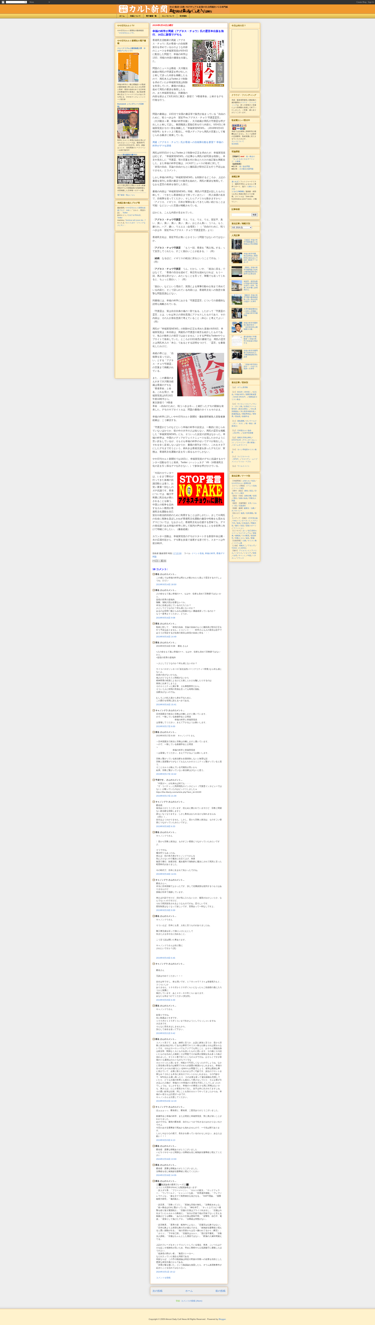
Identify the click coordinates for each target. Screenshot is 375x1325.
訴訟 (251, 491)
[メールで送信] (153, 560)
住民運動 (249, 513)
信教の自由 (243, 498)
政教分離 (247, 496)
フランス (240, 558)
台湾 (235, 556)
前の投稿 (220, 1291)
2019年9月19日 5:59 (165, 910)
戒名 (247, 538)
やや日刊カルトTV (126, 33)
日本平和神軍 (248, 433)
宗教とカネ (239, 538)
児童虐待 (242, 506)
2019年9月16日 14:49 (166, 636)
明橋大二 (242, 546)
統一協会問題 (244, 166)
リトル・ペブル (245, 462)
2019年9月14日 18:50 (166, 584)
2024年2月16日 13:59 (166, 1159)
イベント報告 (238, 488)
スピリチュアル (245, 533)
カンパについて (168, 16)
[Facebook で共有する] (162, 560)
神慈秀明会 (246, 414)
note (128, 210)
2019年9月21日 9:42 (165, 1033)
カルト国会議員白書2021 (127, 155)
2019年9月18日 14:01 (166, 874)
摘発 (246, 491)
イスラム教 (237, 543)
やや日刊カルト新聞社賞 (241, 483)
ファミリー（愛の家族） (246, 442)
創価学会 (245, 416)
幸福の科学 (210, 553)
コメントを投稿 (163, 1277)
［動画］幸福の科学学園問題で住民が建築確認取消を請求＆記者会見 (251, 270)
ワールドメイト (243, 466)
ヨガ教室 (245, 536)
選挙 (235, 498)
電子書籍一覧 (151, 16)
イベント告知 (197, 553)
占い (244, 531)
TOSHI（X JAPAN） (240, 548)
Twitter (125, 213)
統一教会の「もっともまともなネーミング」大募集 (243, 158)
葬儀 (252, 538)
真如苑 (237, 416)
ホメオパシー (237, 511)
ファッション (238, 528)
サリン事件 (239, 493)
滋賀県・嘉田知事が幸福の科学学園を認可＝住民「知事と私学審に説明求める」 (251, 285)
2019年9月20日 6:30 (165, 1000)
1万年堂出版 (253, 518)
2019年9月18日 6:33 (165, 826)
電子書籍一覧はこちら (126, 195)
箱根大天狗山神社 (244, 437)
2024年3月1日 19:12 (165, 1272)
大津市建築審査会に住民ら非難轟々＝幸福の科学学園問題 (251, 312)
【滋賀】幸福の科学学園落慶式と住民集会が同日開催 (251, 242)
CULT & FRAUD (134, 215)
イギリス (238, 553)
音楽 (242, 526)
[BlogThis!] (156, 560)
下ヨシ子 (251, 546)
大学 (249, 503)
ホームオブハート (240, 445)
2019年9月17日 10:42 (166, 774)
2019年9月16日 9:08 (165, 618)
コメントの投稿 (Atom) (191, 1301)
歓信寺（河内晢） (244, 392)
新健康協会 (236, 414)
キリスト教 (252, 541)
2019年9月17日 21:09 (166, 796)
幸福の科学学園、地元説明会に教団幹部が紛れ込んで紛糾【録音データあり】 (251, 258)
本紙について (135, 16)
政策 (255, 496)
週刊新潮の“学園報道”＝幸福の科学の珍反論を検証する (251, 340)
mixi (235, 521)
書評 (237, 526)
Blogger (222, 1319)
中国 (249, 556)
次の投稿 (157, 1291)
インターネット (244, 521)
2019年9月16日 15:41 (166, 704)
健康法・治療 (249, 508)
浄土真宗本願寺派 (247, 411)
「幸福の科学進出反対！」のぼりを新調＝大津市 (251, 366)
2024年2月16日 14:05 (166, 1175)
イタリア (247, 553)
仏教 (244, 541)
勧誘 (242, 513)
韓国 (254, 553)
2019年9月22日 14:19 (166, 1101)
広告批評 (245, 523)
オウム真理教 (242, 387)
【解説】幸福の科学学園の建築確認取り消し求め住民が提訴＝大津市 (251, 298)
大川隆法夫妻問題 (246, 169)
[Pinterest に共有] (164, 560)
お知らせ (246, 481)
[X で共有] (159, 560)
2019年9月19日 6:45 (165, 958)
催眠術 (237, 536)
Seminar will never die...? (136, 220)
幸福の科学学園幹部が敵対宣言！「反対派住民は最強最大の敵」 (251, 326)
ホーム (122, 16)
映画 (238, 523)
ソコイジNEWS (238, 191)
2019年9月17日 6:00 (165, 726)
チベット (242, 556)
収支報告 (183, 16)
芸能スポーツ (251, 526)
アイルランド (244, 551)
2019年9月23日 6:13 (165, 1140)
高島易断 (240, 421)
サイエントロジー (244, 404)
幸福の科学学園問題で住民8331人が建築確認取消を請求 (251, 354)
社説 (253, 481)
